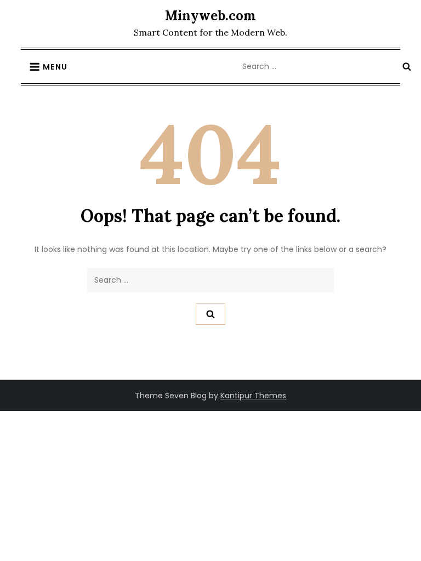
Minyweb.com (210, 15)
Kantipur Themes (253, 395)
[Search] (406, 66)
